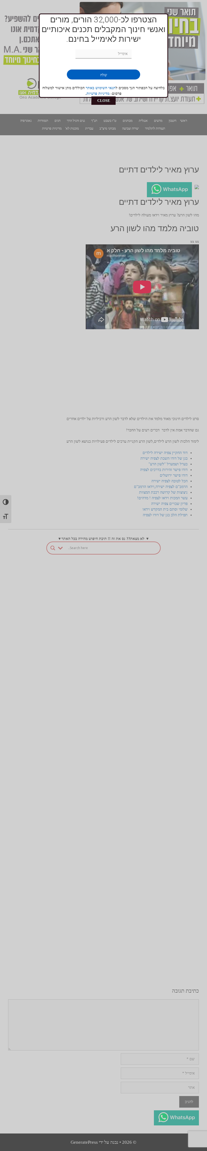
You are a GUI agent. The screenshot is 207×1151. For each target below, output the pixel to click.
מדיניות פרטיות (98, 94)
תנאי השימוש (105, 88)
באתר (90, 88)
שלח (103, 75)
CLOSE (103, 101)
